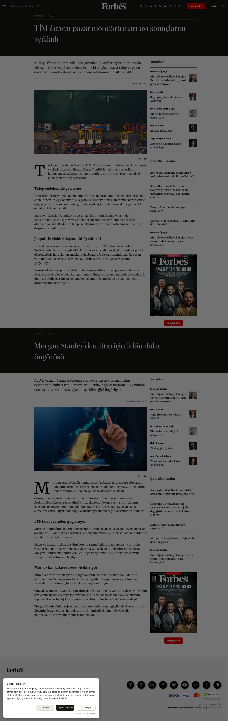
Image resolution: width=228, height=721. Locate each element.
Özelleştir (86, 707)
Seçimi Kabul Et (65, 707)
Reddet (45, 707)
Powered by (85, 713)
